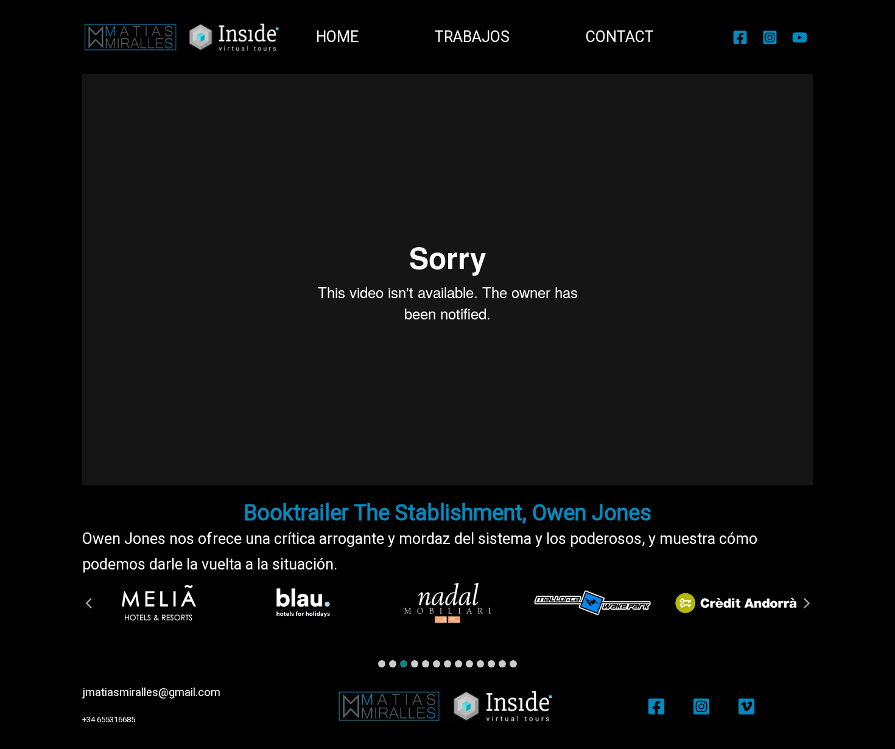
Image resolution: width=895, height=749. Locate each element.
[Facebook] (740, 37)
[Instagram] (770, 37)
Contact (620, 37)
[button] (381, 663)
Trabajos (472, 37)
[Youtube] (800, 37)
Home (337, 37)
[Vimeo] (746, 706)
